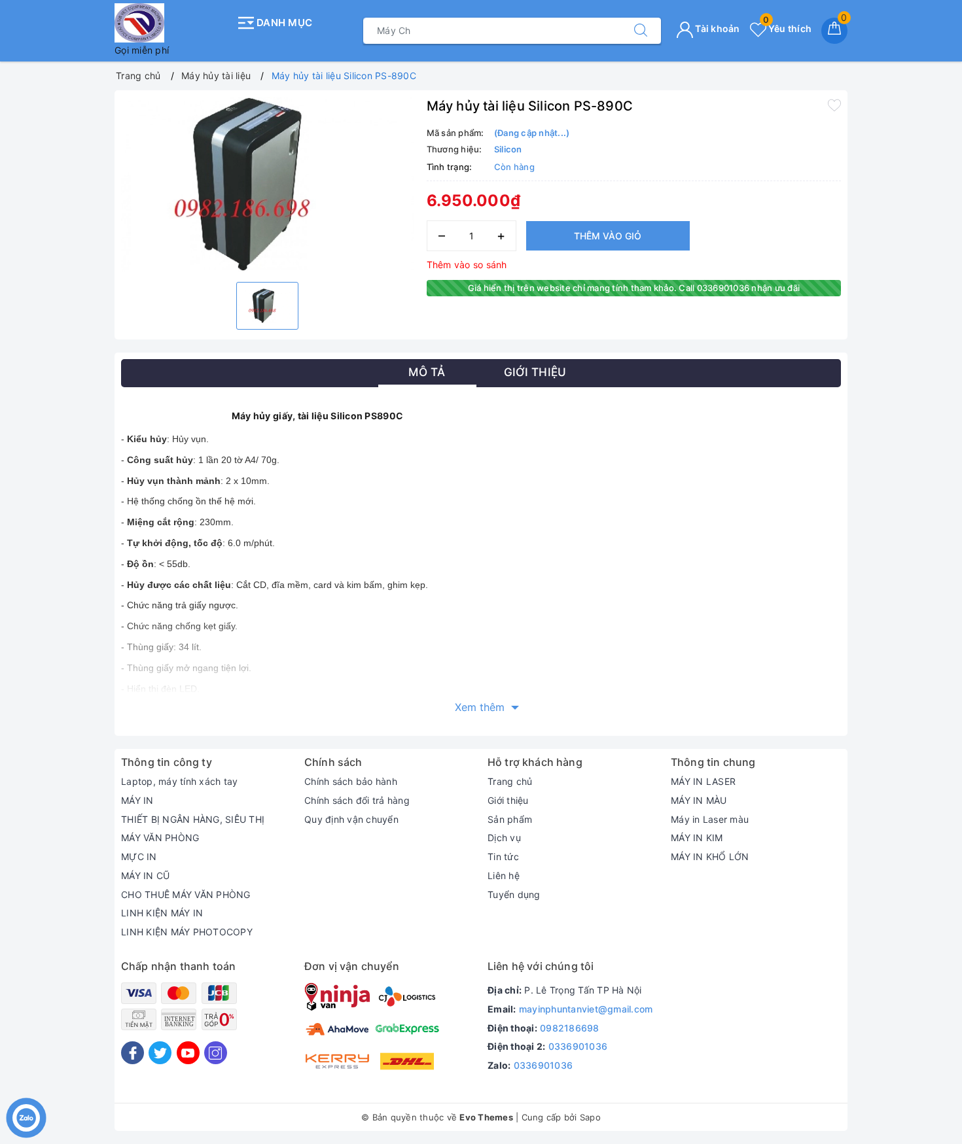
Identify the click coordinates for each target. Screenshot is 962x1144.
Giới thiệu (508, 800)
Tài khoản (716, 28)
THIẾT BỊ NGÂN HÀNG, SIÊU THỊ (192, 819)
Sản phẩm (510, 819)
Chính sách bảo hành (350, 781)
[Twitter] (160, 1052)
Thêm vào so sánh (467, 264)
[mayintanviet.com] (172, 23)
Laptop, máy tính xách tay (179, 781)
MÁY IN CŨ (145, 875)
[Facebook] (132, 1052)
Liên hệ (504, 875)
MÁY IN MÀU (699, 800)
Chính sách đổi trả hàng (357, 800)
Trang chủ (510, 781)
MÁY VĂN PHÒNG (160, 837)
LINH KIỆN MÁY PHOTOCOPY (187, 931)
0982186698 (569, 1027)
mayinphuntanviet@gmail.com (586, 1008)
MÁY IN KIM (697, 837)
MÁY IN (137, 800)
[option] (267, 184)
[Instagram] (215, 1052)
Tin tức (503, 856)
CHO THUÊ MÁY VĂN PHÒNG (186, 894)
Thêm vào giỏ (607, 235)
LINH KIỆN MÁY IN (162, 912)
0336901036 (578, 1046)
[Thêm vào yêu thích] (834, 105)
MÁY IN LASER (703, 781)
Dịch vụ (504, 837)
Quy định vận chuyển (351, 819)
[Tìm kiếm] (640, 31)
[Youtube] (188, 1052)
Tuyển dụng (514, 894)
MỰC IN (139, 856)
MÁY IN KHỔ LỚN (710, 856)
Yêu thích (787, 28)
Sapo (590, 1117)
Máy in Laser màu (710, 819)
